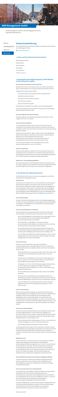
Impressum (6, 50)
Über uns (5, 43)
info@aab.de (22, 73)
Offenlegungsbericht (8, 46)
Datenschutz (6, 53)
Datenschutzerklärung (23, 50)
